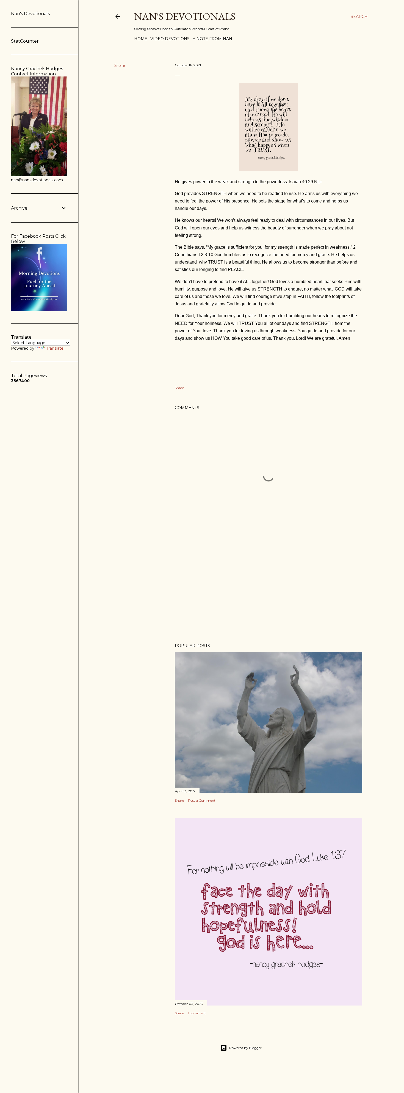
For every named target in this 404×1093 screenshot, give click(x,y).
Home (140, 38)
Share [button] (119, 65)
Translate (54, 348)
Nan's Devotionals (185, 16)
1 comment (197, 1013)
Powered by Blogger (245, 1048)
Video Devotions (170, 38)
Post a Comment (201, 800)
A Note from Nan (212, 38)
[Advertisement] (268, 590)
